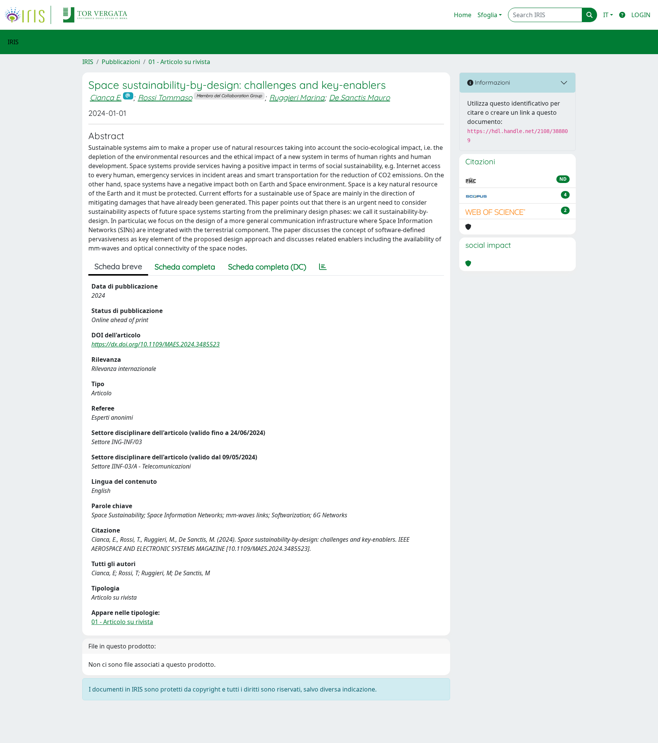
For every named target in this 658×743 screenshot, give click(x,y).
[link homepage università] (95, 15)
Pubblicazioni (121, 62)
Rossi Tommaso (165, 97)
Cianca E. (105, 97)
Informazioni (491, 82)
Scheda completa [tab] (185, 266)
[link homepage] (28, 15)
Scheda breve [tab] (118, 266)
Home (462, 15)
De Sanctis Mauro (359, 97)
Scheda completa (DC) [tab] (267, 266)
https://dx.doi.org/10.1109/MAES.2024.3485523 (155, 344)
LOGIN (640, 15)
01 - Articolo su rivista (179, 62)
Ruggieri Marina (296, 97)
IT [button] (605, 15)
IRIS (87, 62)
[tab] (323, 267)
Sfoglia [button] (487, 15)
